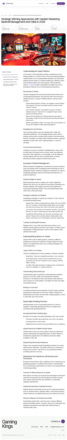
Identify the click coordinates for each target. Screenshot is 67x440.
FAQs (46, 426)
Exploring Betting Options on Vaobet (10, 79)
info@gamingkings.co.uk (57, 426)
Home (2, 15)
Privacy (55, 435)
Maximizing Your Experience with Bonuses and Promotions (10, 85)
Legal (63, 435)
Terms (59, 435)
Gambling (10, 15)
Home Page (34, 426)
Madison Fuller (5, 29)
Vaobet (31, 85)
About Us (50, 435)
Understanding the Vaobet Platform (10, 74)
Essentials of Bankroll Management (10, 77)
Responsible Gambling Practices (10, 81)
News (6, 15)
